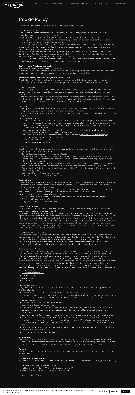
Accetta (125, 391)
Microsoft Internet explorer (33, 273)
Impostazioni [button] (103, 391)
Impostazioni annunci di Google (93, 135)
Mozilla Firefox (27, 278)
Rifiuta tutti (114, 391)
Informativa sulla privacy (11, 392)
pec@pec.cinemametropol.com (59, 370)
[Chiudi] (132, 391)
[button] (120, 4)
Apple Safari (27, 280)
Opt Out (62, 175)
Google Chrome (29, 275)
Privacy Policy (51, 142)
